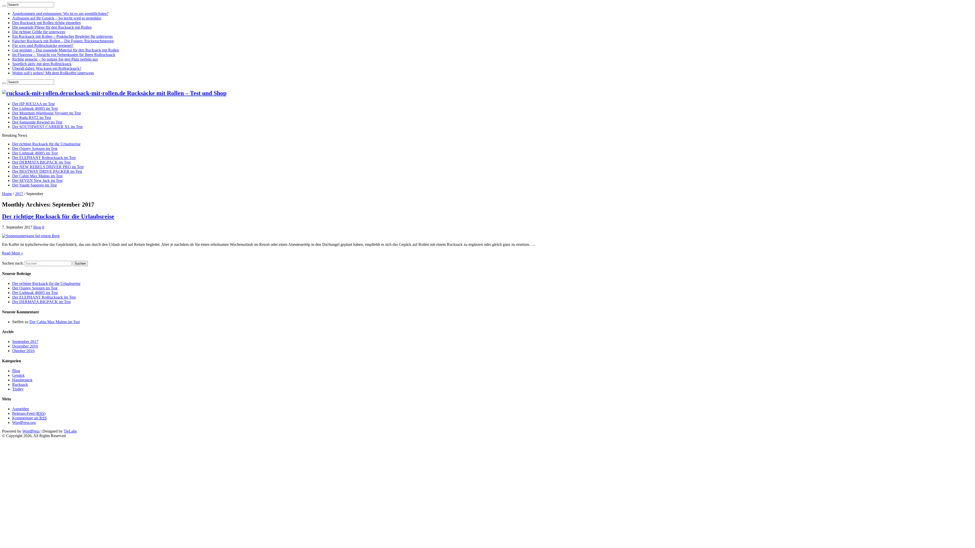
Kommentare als (29, 418)
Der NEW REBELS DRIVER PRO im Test (48, 167)
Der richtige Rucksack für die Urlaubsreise (46, 144)
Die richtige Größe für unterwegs (38, 32)
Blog (37, 227)
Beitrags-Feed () (28, 413)
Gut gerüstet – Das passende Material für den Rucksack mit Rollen (65, 50)
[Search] (4, 6)
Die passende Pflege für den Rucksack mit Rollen (52, 27)
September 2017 (25, 341)
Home (7, 194)
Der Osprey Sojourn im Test (34, 148)
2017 (19, 194)
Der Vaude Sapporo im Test (34, 185)
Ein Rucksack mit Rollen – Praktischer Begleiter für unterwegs (62, 36)
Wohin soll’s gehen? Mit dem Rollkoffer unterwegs (53, 73)
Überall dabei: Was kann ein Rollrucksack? (46, 68)
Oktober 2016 (23, 351)
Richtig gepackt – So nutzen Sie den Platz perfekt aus (55, 59)
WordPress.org (24, 422)
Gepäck (18, 375)
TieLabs (70, 431)
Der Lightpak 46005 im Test (35, 108)
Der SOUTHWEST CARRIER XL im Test (47, 127)
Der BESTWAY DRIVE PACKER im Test (47, 171)
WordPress (31, 431)
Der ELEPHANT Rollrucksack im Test (44, 158)
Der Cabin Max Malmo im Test (37, 176)
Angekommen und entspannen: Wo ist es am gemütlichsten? (60, 13)
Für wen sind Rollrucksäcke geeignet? (42, 45)
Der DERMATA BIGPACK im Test (41, 162)
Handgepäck (22, 380)
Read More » (12, 253)
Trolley (18, 389)
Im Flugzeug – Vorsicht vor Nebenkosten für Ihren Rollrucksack (63, 55)
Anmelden (20, 409)
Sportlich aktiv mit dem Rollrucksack (42, 64)
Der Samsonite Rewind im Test (37, 122)
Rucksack (20, 384)
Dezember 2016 (25, 346)
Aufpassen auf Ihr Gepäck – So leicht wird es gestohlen (56, 18)
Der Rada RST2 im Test (31, 117)
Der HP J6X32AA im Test (33, 104)
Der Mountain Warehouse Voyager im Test (46, 113)
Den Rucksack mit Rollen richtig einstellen (46, 23)
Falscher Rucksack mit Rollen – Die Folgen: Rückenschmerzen (63, 41)
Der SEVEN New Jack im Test (37, 180)
